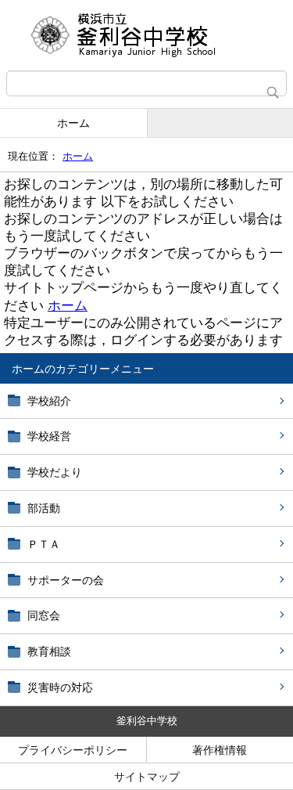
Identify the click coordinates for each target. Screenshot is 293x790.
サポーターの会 (65, 580)
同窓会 (43, 615)
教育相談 (49, 651)
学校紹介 (49, 401)
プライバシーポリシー (72, 750)
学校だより (54, 472)
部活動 (43, 508)
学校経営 (49, 436)
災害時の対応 (60, 687)
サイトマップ (147, 776)
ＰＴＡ (43, 544)
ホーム (73, 123)
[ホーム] (146, 35)
